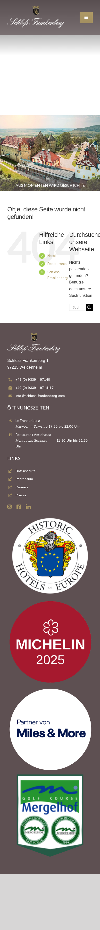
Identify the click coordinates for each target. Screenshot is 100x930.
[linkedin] (28, 506)
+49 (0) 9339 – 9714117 (35, 388)
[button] (8, 921)
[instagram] (9, 506)
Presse (21, 495)
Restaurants (57, 264)
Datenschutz (25, 471)
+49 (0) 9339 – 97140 (33, 379)
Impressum (24, 479)
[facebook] (19, 506)
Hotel (51, 256)
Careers (22, 487)
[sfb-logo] (35, 8)
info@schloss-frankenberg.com (40, 396)
